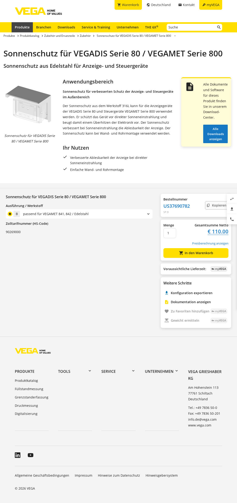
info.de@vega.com (202, 419)
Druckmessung (26, 405)
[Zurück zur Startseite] (33, 351)
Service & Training (96, 27)
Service (108, 371)
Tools (64, 371)
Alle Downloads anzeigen (215, 134)
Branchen (43, 27)
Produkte (22, 27)
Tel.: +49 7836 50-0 (202, 407)
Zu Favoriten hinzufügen (198, 311)
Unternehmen (128, 27)
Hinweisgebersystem (162, 475)
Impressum (83, 475)
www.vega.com (199, 425)
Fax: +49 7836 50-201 (204, 413)
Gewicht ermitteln (198, 320)
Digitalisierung (26, 413)
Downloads (66, 27)
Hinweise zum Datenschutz (119, 475)
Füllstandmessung (29, 389)
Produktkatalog (26, 380)
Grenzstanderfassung (31, 397)
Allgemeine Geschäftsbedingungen (42, 475)
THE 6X (151, 27)
